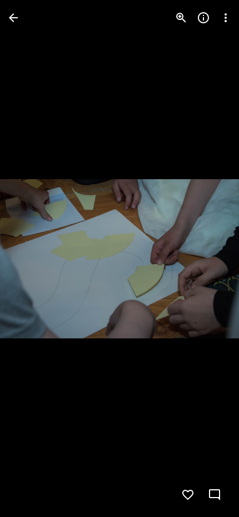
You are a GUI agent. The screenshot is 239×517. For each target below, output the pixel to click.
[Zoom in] (181, 18)
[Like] (188, 494)
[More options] (226, 18)
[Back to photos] (13, 17)
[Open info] (203, 18)
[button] (31, 258)
